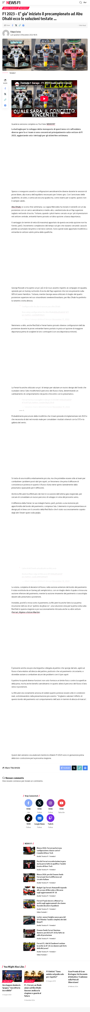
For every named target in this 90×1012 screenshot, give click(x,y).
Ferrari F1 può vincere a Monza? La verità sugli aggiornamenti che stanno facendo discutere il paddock (51, 903)
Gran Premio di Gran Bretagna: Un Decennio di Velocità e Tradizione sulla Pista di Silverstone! (77, 977)
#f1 (49, 574)
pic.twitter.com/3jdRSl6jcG (33, 315)
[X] (39, 806)
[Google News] (39, 821)
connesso (17, 781)
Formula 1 (52, 856)
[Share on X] (16, 25)
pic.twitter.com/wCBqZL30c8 (41, 402)
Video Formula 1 (42, 912)
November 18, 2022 (60, 581)
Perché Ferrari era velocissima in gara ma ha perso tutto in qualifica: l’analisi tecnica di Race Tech (51, 863)
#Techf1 (25, 402)
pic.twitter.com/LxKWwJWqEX (35, 577)
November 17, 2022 (60, 319)
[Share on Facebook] (12, 25)
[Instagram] (50, 806)
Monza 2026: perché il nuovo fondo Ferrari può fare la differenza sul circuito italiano (50, 876)
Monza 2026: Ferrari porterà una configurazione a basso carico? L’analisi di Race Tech (49, 850)
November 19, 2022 (61, 407)
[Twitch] (50, 821)
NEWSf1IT (51, 124)
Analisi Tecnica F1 (10, 8)
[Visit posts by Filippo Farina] (5, 33)
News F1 (13, 2)
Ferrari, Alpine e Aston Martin (25, 612)
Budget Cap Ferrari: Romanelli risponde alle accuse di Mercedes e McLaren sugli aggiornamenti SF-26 (52, 890)
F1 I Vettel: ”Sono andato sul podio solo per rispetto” (55, 974)
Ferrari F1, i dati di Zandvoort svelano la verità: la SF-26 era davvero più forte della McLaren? (52, 945)
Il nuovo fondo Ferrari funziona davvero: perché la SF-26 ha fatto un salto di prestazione (50, 932)
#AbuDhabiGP (60, 312)
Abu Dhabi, (16, 207)
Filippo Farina (15, 32)
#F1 (67, 312)
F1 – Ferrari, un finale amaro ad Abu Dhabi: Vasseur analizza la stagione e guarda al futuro (32, 990)
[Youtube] (61, 806)
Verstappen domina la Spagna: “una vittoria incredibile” (11, 988)
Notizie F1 (24, 8)
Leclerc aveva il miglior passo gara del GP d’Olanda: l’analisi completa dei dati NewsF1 (51, 919)
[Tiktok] (28, 821)
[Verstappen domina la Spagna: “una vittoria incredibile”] (12, 976)
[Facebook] (28, 806)
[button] (4, 2)
